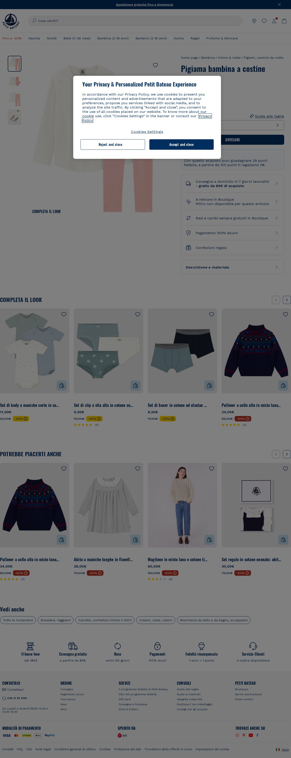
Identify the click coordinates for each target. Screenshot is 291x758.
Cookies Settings (147, 131)
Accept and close (181, 144)
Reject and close (110, 144)
